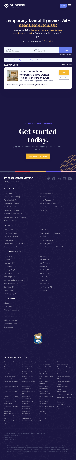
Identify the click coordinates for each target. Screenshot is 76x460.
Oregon (32, 60)
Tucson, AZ (8, 259)
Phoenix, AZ (8, 256)
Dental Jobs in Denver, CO (11, 392)
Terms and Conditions (11, 442)
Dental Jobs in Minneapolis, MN (62, 385)
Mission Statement (11, 310)
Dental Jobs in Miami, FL (64, 381)
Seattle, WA (43, 290)
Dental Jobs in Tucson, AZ (11, 422)
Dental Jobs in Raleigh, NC (64, 368)
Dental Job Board (46, 193)
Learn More (8, 193)
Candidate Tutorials (11, 203)
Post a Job (43, 230)
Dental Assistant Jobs (47, 200)
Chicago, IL (43, 256)
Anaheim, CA (9, 263)
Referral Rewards (10, 317)
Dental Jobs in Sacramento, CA (44, 402)
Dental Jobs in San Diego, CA (27, 373)
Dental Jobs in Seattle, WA (11, 387)
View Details (64, 78)
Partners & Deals (10, 323)
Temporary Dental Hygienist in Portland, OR (36, 81)
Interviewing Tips (10, 233)
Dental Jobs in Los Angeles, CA (9, 368)
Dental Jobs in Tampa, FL (64, 398)
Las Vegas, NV (44, 263)
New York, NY (44, 270)
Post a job (48, 41)
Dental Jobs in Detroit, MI (46, 378)
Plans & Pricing (9, 240)
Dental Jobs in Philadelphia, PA (26, 387)
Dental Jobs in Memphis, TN (43, 373)
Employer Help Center (12, 247)
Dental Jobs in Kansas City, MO (46, 410)
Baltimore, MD (44, 259)
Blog (6, 313)
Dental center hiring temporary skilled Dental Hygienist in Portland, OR (34, 75)
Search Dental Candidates (49, 233)
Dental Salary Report (12, 207)
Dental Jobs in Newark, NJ (29, 363)
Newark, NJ (43, 266)
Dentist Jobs (44, 197)
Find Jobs (65, 50)
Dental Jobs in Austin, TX (28, 382)
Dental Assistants (46, 240)
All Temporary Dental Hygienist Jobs (17, 60)
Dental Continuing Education (15, 217)
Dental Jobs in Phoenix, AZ (11, 363)
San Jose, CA (9, 287)
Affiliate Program (10, 320)
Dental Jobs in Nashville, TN (29, 422)
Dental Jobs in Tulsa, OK (64, 394)
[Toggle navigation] (69, 5)
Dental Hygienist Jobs (47, 203)
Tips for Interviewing (12, 197)
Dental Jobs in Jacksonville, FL (26, 397)
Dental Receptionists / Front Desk (52, 247)
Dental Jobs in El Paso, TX (46, 368)
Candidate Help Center (13, 214)
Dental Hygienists (46, 243)
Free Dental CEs (10, 220)
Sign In (63, 6)
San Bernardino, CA (11, 273)
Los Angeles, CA (10, 270)
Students (43, 210)
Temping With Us (10, 200)
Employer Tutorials (11, 237)
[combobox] (18, 50)
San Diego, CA (9, 277)
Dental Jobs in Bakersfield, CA (61, 390)
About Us (7, 303)
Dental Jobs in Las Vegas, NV (9, 373)
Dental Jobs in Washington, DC (9, 412)
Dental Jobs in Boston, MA (28, 392)
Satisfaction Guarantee (11, 435)
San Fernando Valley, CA (13, 280)
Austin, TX (43, 277)
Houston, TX (44, 283)
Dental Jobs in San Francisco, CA (10, 378)
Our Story (8, 306)
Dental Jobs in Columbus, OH (26, 407)
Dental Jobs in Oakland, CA (64, 378)
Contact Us (8, 327)
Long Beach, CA (10, 266)
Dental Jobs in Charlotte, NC (26, 412)
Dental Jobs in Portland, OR (11, 382)
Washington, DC (10, 294)
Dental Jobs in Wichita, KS (64, 408)
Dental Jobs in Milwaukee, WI (43, 387)
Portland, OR (44, 273)
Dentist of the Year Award (14, 243)
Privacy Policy (8, 437)
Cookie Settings (9, 439)
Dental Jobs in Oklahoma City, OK (45, 363)
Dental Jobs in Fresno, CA (46, 397)
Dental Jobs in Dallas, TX (10, 417)
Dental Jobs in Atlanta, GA (46, 415)
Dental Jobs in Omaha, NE (46, 420)
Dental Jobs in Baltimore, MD (43, 382)
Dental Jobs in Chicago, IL (11, 407)
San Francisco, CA (11, 283)
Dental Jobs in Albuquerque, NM (44, 392)
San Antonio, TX (45, 287)
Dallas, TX (43, 280)
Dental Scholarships (11, 210)
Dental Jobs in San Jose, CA (27, 378)
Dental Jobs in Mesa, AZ (46, 406)
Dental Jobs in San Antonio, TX (27, 368)
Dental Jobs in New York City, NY (10, 402)
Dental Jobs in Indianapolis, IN (26, 417)
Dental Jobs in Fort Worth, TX (27, 402)
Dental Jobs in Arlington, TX (61, 403)
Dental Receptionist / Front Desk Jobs (54, 207)
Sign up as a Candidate (38, 156)
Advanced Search (66, 54)
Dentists (42, 237)
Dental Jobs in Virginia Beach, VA (64, 373)
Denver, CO (8, 290)
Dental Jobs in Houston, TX (11, 397)
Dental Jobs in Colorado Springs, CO (63, 363)
